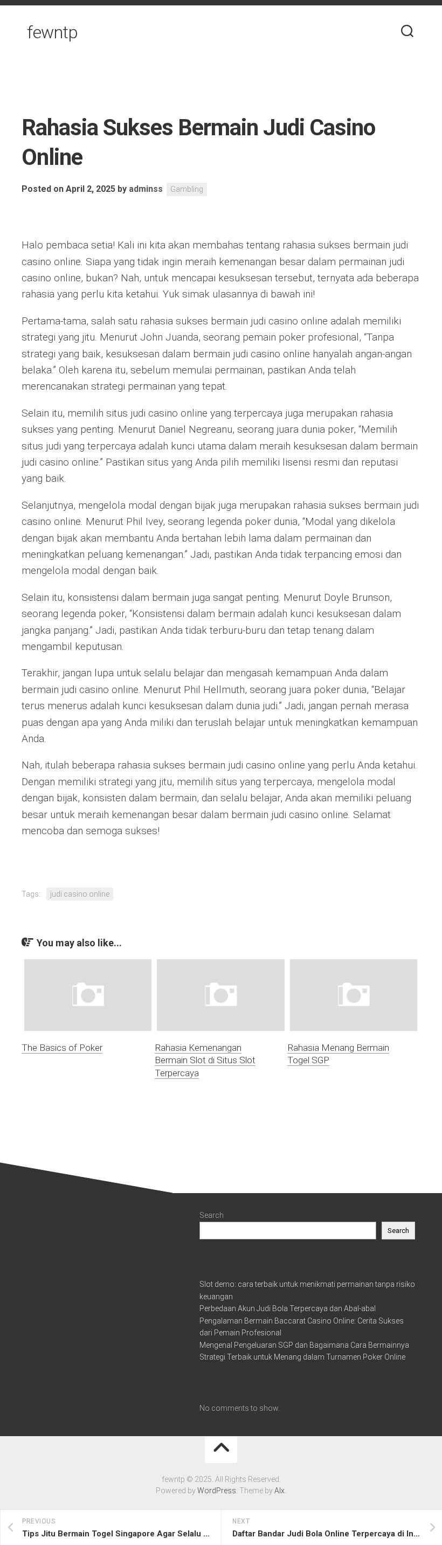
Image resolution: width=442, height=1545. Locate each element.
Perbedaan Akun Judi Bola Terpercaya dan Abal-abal (287, 1308)
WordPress (216, 1490)
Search (211, 1215)
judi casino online (79, 894)
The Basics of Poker (62, 1047)
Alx (279, 1490)
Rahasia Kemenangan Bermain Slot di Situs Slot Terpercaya (205, 1060)
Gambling (186, 189)
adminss (146, 189)
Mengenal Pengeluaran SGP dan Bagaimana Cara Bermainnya (304, 1345)
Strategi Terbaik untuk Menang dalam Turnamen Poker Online (302, 1357)
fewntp (52, 32)
